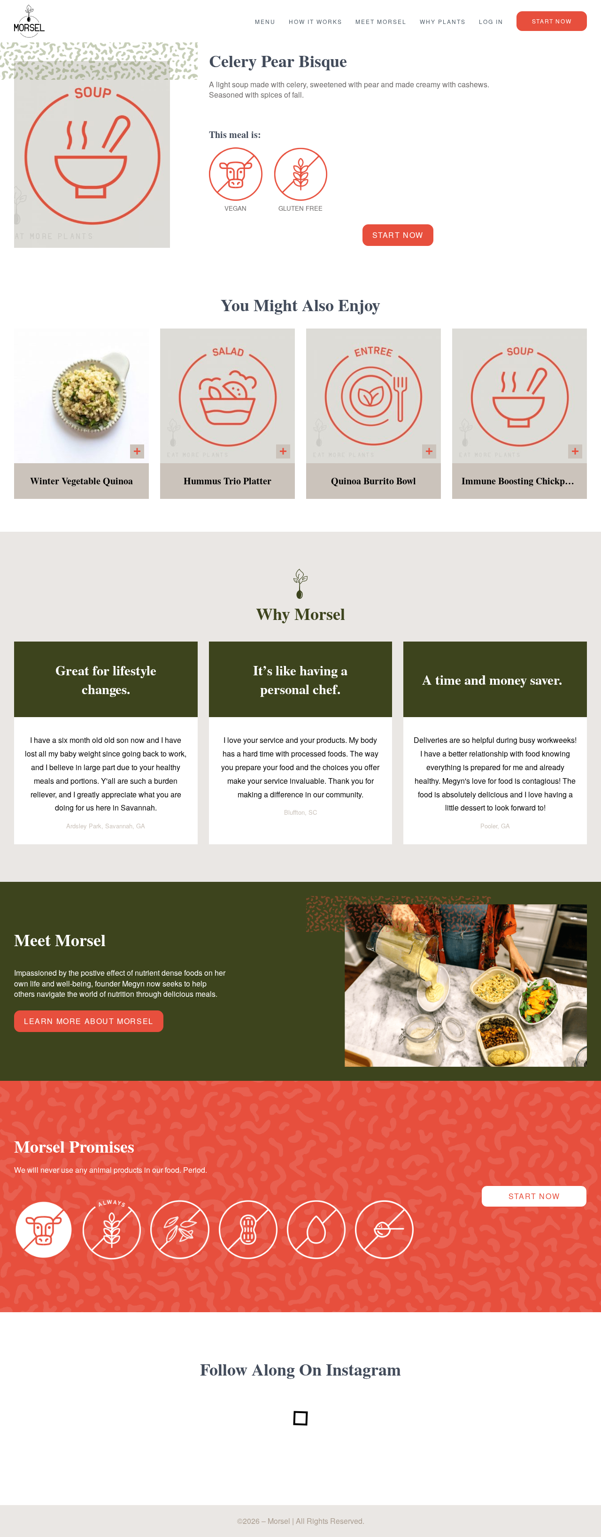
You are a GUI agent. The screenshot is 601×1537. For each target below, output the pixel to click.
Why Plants (443, 21)
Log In (491, 21)
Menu (265, 21)
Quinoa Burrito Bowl (373, 481)
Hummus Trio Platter (227, 481)
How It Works (315, 21)
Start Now (551, 21)
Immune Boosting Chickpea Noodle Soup (520, 481)
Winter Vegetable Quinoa (81, 481)
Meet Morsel (381, 21)
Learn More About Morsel (89, 1021)
